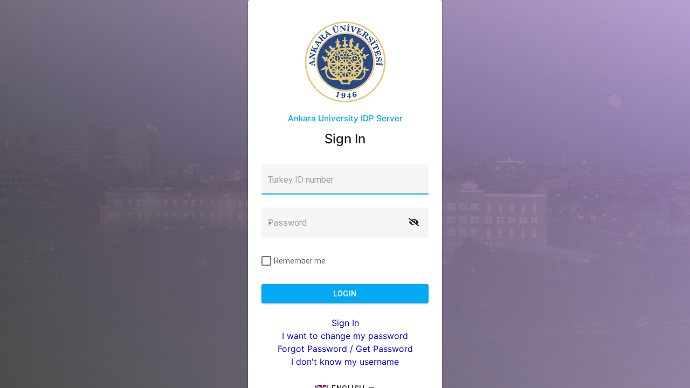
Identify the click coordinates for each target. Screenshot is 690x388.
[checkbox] (293, 261)
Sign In (345, 322)
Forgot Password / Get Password (345, 348)
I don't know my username (345, 361)
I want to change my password (345, 335)
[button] (413, 222)
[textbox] (345, 179)
